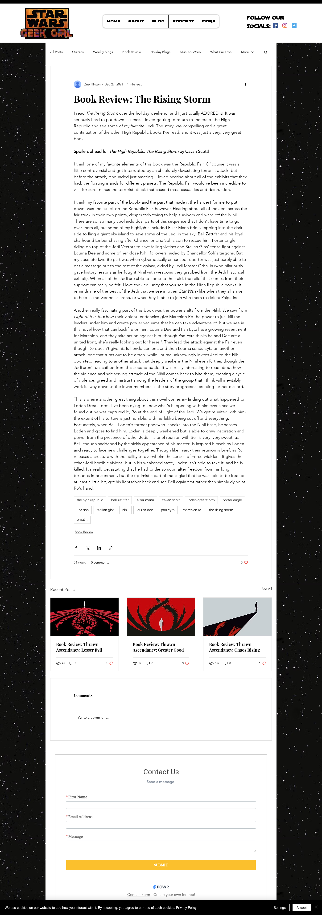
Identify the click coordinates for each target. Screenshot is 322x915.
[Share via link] (110, 548)
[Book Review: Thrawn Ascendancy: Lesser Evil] (84, 617)
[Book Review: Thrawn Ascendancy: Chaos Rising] (237, 617)
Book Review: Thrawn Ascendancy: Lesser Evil (79, 647)
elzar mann (145, 500)
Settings (280, 907)
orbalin (82, 519)
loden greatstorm (201, 500)
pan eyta (168, 510)
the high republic (90, 500)
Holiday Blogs (160, 52)
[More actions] (245, 84)
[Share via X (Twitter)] (87, 548)
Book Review (131, 52)
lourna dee (144, 510)
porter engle (232, 500)
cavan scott (171, 500)
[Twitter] (294, 25)
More (245, 52)
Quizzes (78, 52)
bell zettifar (120, 500)
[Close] (316, 907)
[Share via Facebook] (76, 548)
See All (266, 589)
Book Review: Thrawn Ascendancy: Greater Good (158, 647)
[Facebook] (275, 25)
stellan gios (105, 510)
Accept (302, 907)
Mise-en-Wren (190, 52)
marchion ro (192, 510)
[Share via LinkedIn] (99, 548)
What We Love (221, 52)
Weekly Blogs (103, 52)
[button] (266, 52)
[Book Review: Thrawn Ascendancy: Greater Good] (161, 617)
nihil (125, 510)
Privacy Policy (186, 907)
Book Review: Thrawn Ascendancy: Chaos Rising (234, 647)
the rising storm (221, 510)
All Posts (56, 52)
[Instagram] (284, 25)
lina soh (83, 510)
